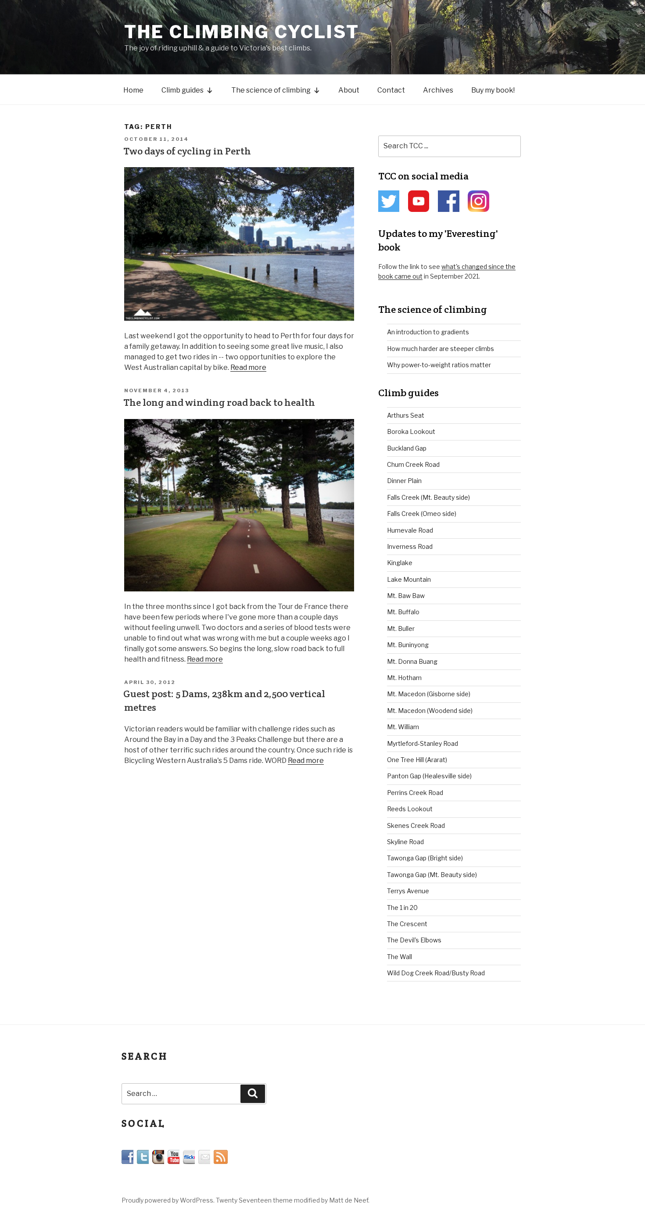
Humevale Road (410, 530)
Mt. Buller (401, 628)
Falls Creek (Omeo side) (421, 513)
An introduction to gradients (428, 332)
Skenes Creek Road (416, 825)
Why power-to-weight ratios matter (439, 365)
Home (133, 90)
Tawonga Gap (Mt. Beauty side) (432, 874)
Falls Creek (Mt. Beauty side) (428, 497)
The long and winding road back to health (219, 402)
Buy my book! (493, 90)
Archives (438, 90)
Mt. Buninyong (408, 644)
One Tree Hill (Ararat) (417, 759)
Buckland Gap (406, 448)
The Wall (399, 956)
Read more (248, 367)
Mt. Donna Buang (412, 661)
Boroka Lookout (411, 431)
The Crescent (407, 923)
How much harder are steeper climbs (440, 348)
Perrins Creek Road (415, 792)
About (348, 90)
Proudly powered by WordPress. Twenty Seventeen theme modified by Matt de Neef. (245, 1200)
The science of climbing (271, 90)
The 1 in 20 (402, 907)
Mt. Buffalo (403, 612)
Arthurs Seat (405, 415)
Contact (391, 90)
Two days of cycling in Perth (187, 151)
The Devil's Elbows (414, 940)
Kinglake (399, 562)
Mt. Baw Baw (406, 595)
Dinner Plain (404, 480)
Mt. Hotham (404, 677)
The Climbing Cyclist (241, 32)
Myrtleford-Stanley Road (422, 743)
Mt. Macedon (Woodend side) (430, 710)
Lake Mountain (409, 579)
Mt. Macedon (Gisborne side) (428, 694)
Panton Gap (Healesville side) (429, 776)
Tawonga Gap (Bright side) (425, 858)
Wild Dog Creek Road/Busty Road (436, 973)
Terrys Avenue (408, 891)
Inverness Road (410, 546)
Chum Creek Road (413, 464)
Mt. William (403, 726)
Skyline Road (405, 841)
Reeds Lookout (410, 809)
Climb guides (182, 90)
